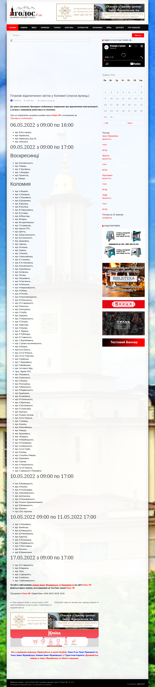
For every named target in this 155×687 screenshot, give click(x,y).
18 (117, 104)
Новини (24, 27)
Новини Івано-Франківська (49, 655)
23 (105, 110)
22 (141, 104)
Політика (69, 27)
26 (123, 110)
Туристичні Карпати (74, 655)
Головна (12, 27)
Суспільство (83, 27)
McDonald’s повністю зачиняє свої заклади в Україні (75, 602)
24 (111, 110)
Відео (34, 27)
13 (129, 98)
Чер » (130, 123)
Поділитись (17, 100)
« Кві (106, 123)
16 (105, 104)
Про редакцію (134, 27)
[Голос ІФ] (26, 12)
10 (111, 98)
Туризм (57, 27)
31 (111, 117)
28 (135, 110)
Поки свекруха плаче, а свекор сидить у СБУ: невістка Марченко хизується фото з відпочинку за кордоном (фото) (31, 605)
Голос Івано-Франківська (23, 655)
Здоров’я (120, 27)
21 (135, 104)
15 (141, 98)
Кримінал (45, 27)
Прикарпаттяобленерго (21, 118)
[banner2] (54, 638)
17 (111, 104)
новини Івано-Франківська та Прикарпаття (53, 584)
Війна (109, 27)
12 (123, 98)
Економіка (97, 27)
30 (105, 117)
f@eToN (141, 684)
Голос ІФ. (87, 584)
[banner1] (100, 12)
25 (117, 110)
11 (117, 98)
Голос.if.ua (73, 652)
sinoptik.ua (107, 217)
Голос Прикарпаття (88, 652)
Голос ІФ (56, 115)
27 (129, 110)
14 (135, 98)
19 (123, 104)
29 (141, 110)
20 (129, 104)
